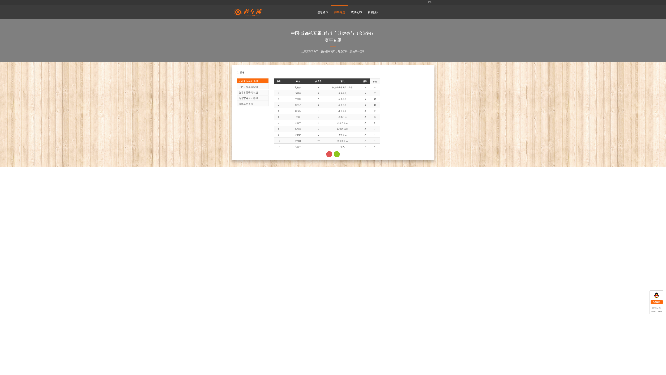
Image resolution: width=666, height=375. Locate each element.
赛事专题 (339, 12)
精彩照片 (373, 12)
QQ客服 (656, 302)
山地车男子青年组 (248, 92)
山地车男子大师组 (248, 98)
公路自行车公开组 (248, 81)
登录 (429, 1)
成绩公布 (356, 12)
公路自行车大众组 (248, 86)
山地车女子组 (245, 104)
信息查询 (322, 12)
